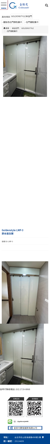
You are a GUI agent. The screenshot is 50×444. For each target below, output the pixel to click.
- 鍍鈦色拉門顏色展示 (12, 22)
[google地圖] (43, 437)
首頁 (7, 28)
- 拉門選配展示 (31, 22)
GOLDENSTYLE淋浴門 (21, 16)
